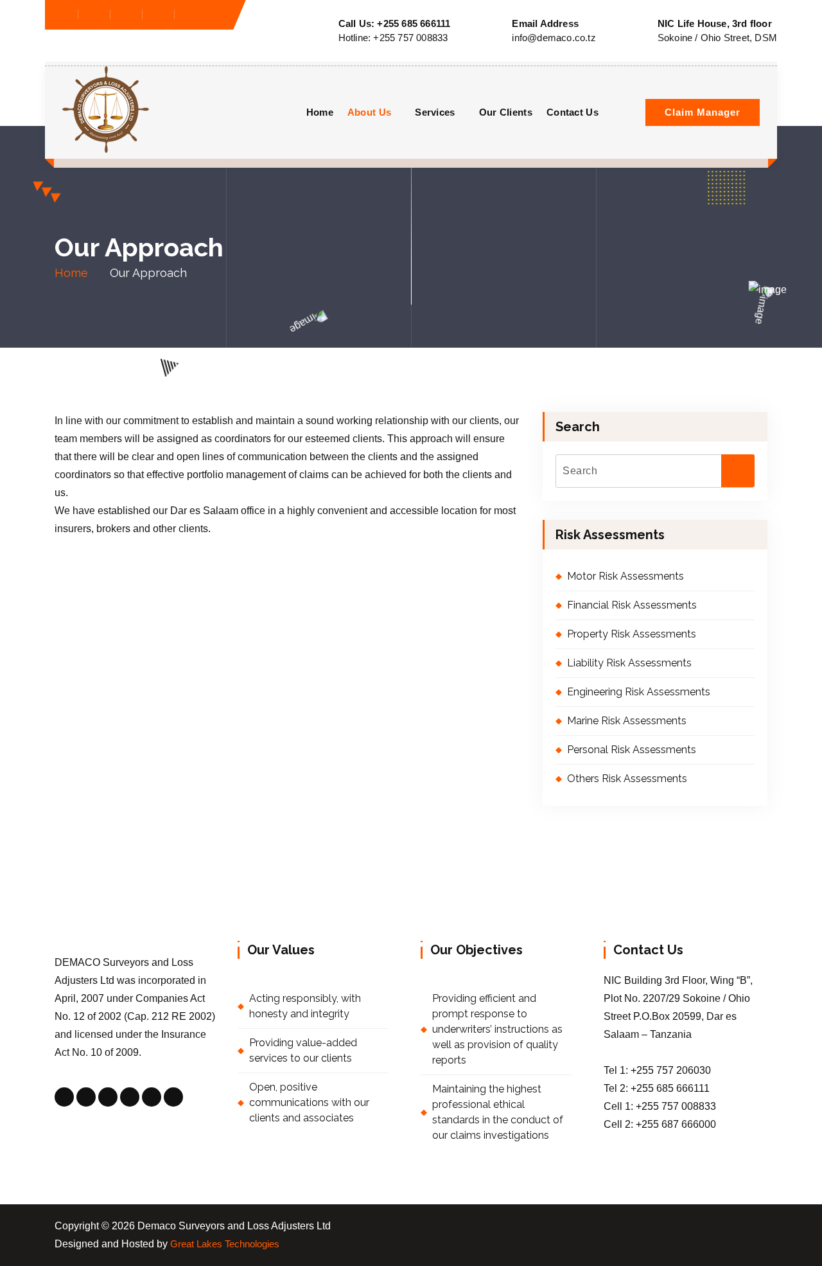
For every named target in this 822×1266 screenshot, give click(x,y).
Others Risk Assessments (627, 778)
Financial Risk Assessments (632, 605)
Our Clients (505, 112)
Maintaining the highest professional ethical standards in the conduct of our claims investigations (497, 1112)
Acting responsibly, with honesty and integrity (305, 1006)
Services (435, 112)
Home (319, 112)
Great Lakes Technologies (224, 1244)
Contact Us (573, 112)
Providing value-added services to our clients (303, 1050)
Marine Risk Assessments (626, 721)
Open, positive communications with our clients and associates (309, 1102)
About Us (369, 112)
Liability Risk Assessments (629, 663)
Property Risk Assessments (631, 634)
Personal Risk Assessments (631, 750)
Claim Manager (702, 112)
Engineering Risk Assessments (638, 692)
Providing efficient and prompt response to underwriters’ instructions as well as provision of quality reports (497, 1029)
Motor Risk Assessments (625, 576)
